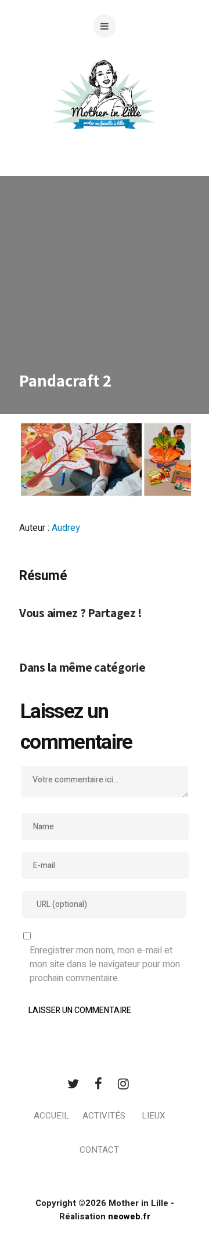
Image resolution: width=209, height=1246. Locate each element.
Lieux (153, 1115)
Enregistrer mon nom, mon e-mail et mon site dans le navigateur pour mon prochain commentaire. (105, 964)
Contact (99, 1149)
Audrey (66, 528)
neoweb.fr (129, 1216)
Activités (103, 1115)
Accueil (51, 1115)
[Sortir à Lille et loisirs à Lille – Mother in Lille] (104, 109)
